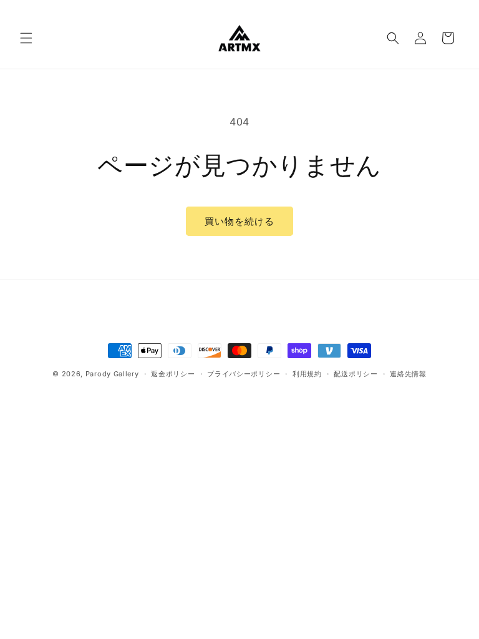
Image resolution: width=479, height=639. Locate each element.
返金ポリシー (173, 373)
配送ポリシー (355, 373)
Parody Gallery (112, 373)
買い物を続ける (239, 221)
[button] (26, 38)
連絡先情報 (408, 373)
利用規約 (307, 373)
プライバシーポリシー (243, 373)
